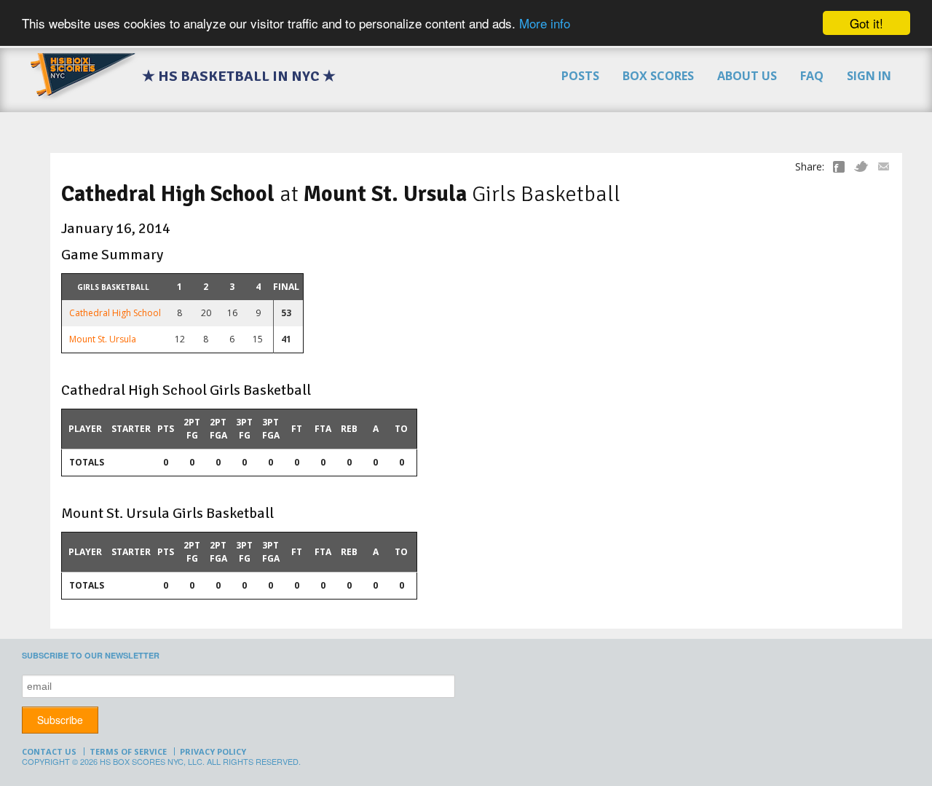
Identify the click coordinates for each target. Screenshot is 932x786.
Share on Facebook (839, 167)
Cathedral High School (115, 313)
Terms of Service (128, 751)
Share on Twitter (861, 167)
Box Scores (658, 76)
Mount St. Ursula (102, 339)
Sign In (869, 76)
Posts (580, 76)
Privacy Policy (213, 751)
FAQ (812, 76)
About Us (747, 76)
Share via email (883, 167)
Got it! (866, 23)
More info (544, 24)
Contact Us (49, 751)
